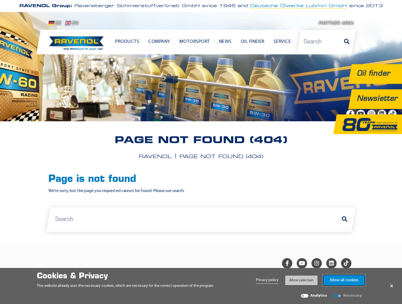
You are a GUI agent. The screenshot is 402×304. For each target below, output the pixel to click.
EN (75, 24)
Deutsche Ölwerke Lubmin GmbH (298, 6)
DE (58, 24)
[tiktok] (346, 263)
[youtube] (302, 263)
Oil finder (252, 41)
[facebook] (287, 263)
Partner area (336, 24)
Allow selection (301, 280)
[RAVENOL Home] (77, 45)
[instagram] (316, 263)
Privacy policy (267, 280)
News (225, 41)
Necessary (352, 296)
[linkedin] (331, 263)
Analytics (318, 296)
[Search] (346, 42)
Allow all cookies (344, 280)
